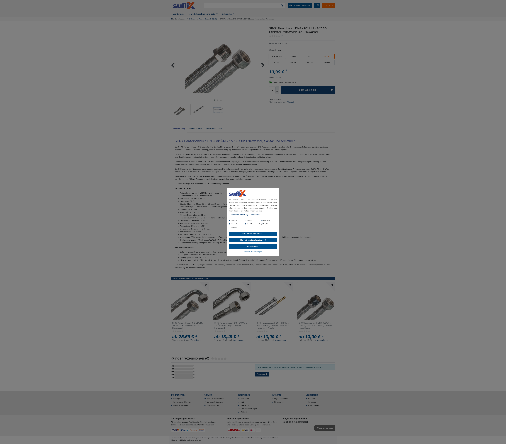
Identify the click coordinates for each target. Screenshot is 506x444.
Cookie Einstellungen (249, 409)
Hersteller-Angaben (214, 129)
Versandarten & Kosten (182, 402)
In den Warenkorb (307, 90)
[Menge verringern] (277, 92)
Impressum (245, 399)
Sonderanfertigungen (215, 402)
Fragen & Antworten (180, 405)
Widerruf (244, 412)
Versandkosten (196, 340)
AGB (242, 402)
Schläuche (227, 14)
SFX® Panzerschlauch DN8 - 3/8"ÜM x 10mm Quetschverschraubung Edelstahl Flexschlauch (315, 325)
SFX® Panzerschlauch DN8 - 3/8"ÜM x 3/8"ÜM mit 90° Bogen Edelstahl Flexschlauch (230, 325)
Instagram (312, 402)
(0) (282, 36)
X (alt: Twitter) (313, 405)
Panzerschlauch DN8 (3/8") (208, 19)
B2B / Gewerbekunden (215, 399)
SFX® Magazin (213, 405)
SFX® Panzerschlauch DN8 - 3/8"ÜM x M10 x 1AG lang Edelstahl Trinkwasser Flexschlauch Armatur (273, 325)
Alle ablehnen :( (253, 246)
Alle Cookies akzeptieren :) (253, 234)
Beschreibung (179, 129)
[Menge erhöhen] (277, 88)
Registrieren (278, 402)
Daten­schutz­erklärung (239, 214)
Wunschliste (276, 99)
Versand (290, 102)
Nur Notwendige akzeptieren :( (253, 240)
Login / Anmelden (281, 399)
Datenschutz (245, 405)
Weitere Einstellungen (253, 252)
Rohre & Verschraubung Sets (201, 14)
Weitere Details (195, 129)
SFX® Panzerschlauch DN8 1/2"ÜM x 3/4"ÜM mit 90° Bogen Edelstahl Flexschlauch (187, 325)
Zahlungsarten (178, 399)
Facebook (312, 399)
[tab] (179, 129)
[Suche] (281, 5)
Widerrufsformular (325, 428)
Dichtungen (178, 14)
